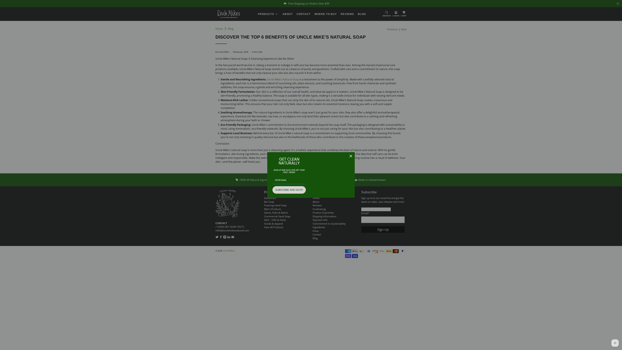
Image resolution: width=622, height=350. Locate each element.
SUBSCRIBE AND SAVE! (289, 190)
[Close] (351, 156)
